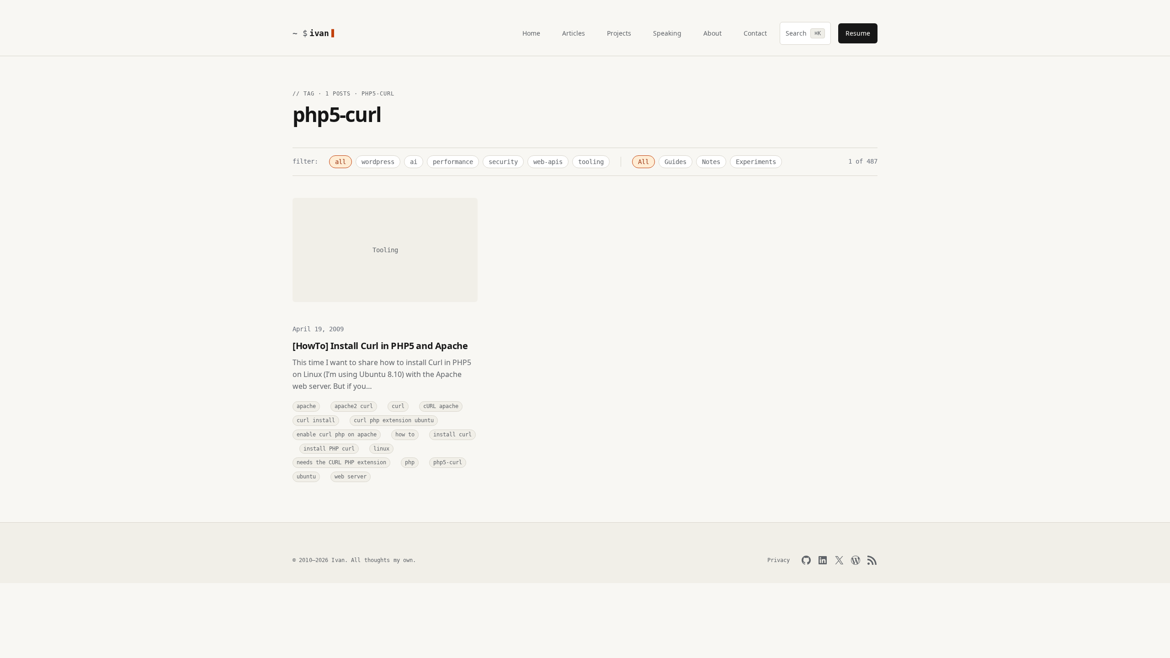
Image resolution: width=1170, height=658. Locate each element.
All (643, 161)
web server (351, 476)
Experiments (756, 161)
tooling (591, 161)
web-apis (548, 161)
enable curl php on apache (337, 434)
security (503, 161)
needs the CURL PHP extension (341, 462)
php (410, 462)
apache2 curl (354, 406)
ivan (319, 33)
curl (398, 406)
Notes (711, 161)
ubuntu (306, 476)
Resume (858, 33)
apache (306, 406)
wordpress (378, 161)
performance (453, 161)
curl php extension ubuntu (394, 420)
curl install (316, 420)
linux (381, 449)
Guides (675, 161)
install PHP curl (329, 449)
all (340, 161)
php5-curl (447, 462)
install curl (452, 434)
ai (413, 161)
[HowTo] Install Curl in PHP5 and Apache (380, 345)
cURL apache (440, 406)
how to (405, 434)
